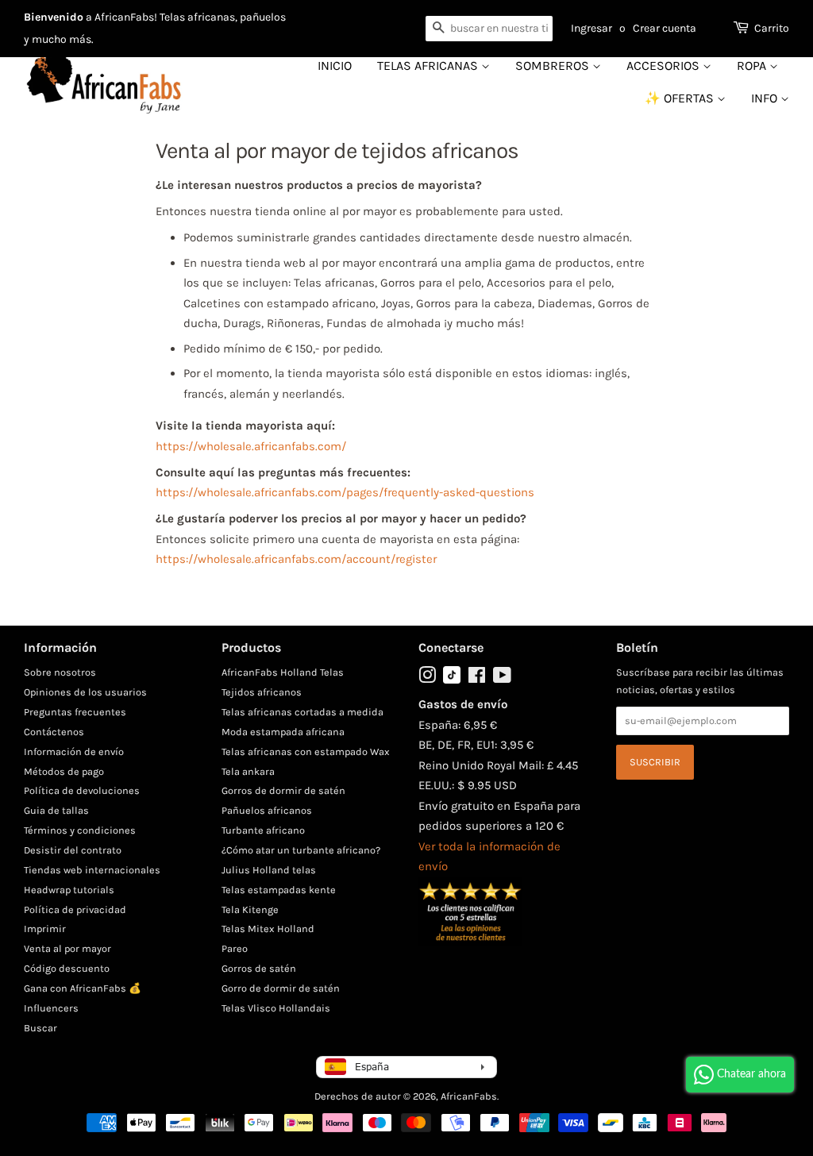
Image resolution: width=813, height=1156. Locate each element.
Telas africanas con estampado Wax (306, 751)
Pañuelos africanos (267, 810)
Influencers (51, 1008)
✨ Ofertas (681, 98)
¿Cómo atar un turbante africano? (301, 850)
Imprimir (45, 928)
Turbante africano (263, 830)
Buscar (40, 1028)
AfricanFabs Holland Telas (283, 672)
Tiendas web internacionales (92, 870)
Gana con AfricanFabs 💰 (82, 988)
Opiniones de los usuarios (85, 692)
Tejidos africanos (262, 692)
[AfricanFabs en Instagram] (427, 678)
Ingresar (591, 28)
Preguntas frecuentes (75, 712)
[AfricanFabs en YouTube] (502, 678)
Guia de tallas (56, 810)
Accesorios (664, 65)
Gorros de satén (259, 968)
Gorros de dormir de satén (283, 790)
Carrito (771, 28)
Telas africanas (429, 65)
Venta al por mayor (67, 948)
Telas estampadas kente (279, 890)
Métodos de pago (64, 771)
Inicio (335, 65)
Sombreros (553, 65)
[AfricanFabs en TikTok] (451, 680)
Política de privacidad (75, 909)
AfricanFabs (469, 1096)
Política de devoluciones (82, 790)
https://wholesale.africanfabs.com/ (251, 446)
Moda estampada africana (283, 732)
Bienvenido (53, 17)
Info (765, 98)
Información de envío (74, 751)
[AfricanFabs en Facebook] (477, 678)
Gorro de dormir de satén (281, 988)
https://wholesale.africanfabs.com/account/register (296, 559)
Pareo (235, 948)
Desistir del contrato (72, 850)
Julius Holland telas (269, 870)
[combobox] (489, 28)
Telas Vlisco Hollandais (276, 1008)
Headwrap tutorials (69, 890)
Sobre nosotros (60, 672)
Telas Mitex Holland (268, 928)
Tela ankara (248, 771)
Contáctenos (54, 732)
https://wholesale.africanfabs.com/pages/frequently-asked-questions (345, 492)
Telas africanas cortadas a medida (302, 712)
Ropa (753, 65)
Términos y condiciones (80, 830)
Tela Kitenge (250, 909)
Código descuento (67, 968)
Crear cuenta (664, 28)
